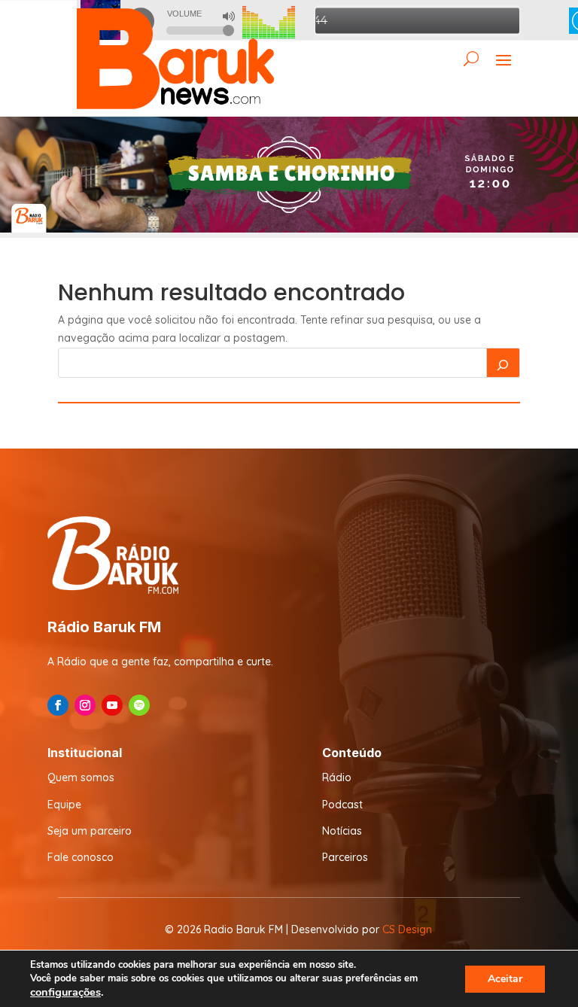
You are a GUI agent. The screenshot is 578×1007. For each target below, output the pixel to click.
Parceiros (345, 857)
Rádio (336, 777)
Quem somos (80, 777)
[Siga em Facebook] (57, 705)
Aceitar (505, 979)
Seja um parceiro (89, 831)
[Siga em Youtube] (112, 705)
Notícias (342, 831)
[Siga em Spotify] (139, 705)
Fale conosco (80, 857)
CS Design (407, 929)
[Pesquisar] (503, 363)
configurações (65, 992)
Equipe (64, 804)
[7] (289, 229)
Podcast (342, 804)
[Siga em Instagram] (85, 705)
